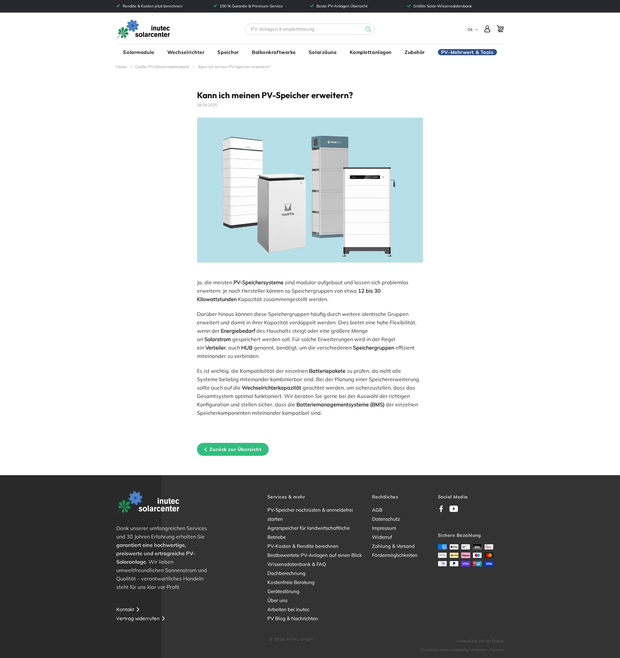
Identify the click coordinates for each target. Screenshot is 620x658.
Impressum (384, 528)
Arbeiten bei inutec (288, 609)
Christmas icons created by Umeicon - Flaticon (462, 649)
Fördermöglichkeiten (395, 555)
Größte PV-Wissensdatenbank (162, 67)
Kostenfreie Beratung (291, 582)
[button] (138, 52)
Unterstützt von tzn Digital (480, 640)
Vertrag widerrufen (138, 618)
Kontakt (125, 609)
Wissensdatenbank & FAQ (296, 564)
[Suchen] (363, 29)
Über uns (277, 600)
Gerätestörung (283, 591)
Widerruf (382, 537)
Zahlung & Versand (393, 546)
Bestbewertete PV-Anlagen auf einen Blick (314, 555)
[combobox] (310, 29)
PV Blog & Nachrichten (292, 618)
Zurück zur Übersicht (235, 449)
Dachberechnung (286, 573)
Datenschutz (386, 519)
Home (121, 67)
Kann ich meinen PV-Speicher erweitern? (234, 67)
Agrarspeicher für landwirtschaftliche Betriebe (308, 532)
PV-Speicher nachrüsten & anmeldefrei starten (310, 514)
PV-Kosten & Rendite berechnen (302, 546)
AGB (377, 510)
